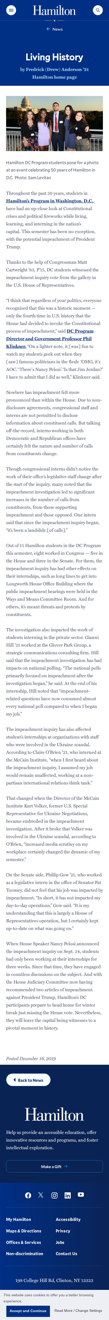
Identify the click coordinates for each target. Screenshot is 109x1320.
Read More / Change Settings (78, 1311)
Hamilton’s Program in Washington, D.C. (49, 200)
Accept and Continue (28, 1311)
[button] (11, 10)
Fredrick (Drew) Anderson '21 (57, 69)
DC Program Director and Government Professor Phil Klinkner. (50, 338)
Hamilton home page (54, 77)
